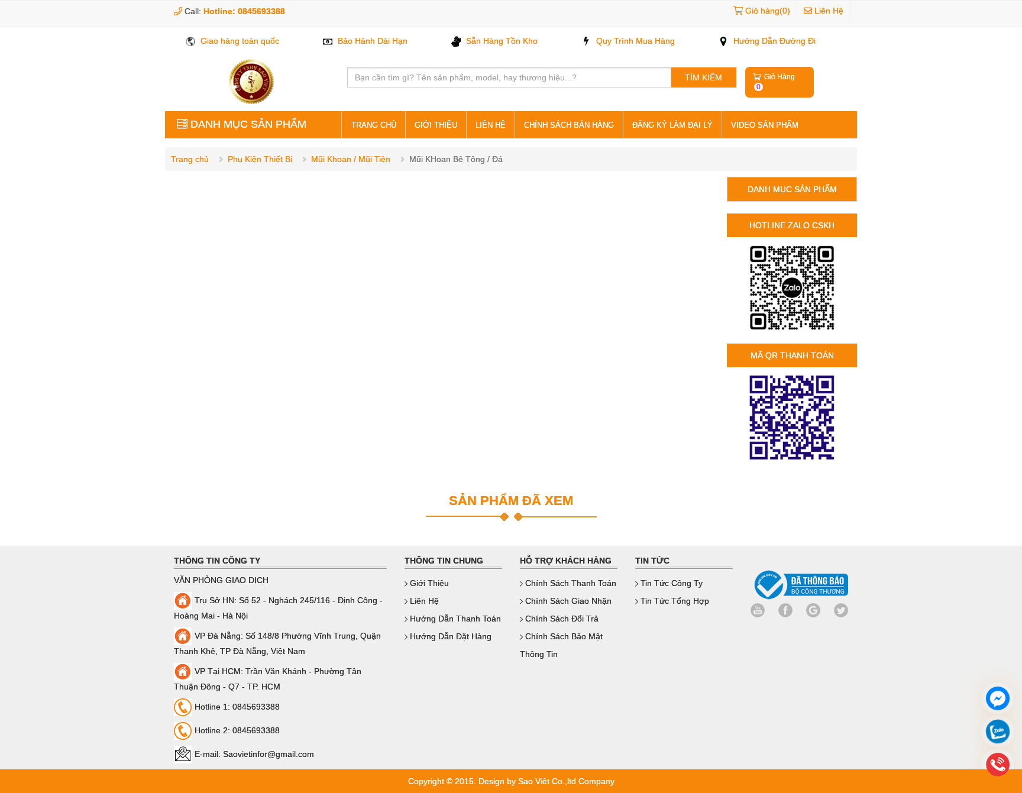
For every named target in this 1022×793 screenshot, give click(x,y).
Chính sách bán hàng (569, 125)
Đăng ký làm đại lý (672, 125)
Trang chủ (190, 159)
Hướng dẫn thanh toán (454, 618)
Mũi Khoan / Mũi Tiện (350, 159)
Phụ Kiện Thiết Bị (260, 159)
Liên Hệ (827, 10)
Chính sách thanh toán (569, 583)
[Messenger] (997, 700)
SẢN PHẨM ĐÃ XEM (511, 500)
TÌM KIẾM (703, 77)
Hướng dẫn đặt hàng (449, 636)
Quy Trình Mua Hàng (634, 41)
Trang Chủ (373, 125)
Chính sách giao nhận (567, 601)
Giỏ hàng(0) (767, 10)
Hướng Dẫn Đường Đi (773, 41)
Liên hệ (491, 125)
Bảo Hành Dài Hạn (371, 41)
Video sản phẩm (764, 125)
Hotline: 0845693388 (244, 11)
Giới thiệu (436, 125)
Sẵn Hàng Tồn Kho (501, 41)
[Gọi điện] (997, 766)
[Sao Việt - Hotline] (997, 733)
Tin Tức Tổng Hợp (673, 601)
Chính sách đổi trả (561, 618)
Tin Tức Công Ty (670, 583)
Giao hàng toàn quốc (238, 41)
